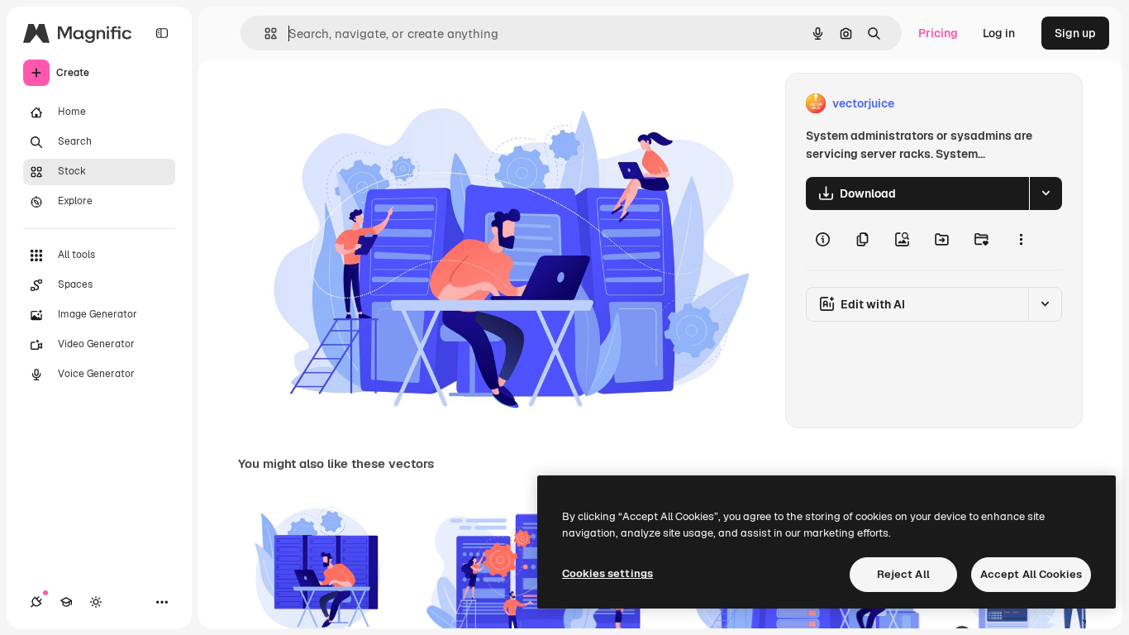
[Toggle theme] (96, 602)
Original (344, 104)
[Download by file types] (1045, 193)
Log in (999, 33)
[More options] (1020, 239)
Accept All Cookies (1031, 574)
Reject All (903, 574)
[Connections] (36, 602)
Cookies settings (607, 573)
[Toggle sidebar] (162, 33)
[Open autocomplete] (264, 33)
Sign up (1075, 33)
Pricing (938, 33)
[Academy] (66, 602)
